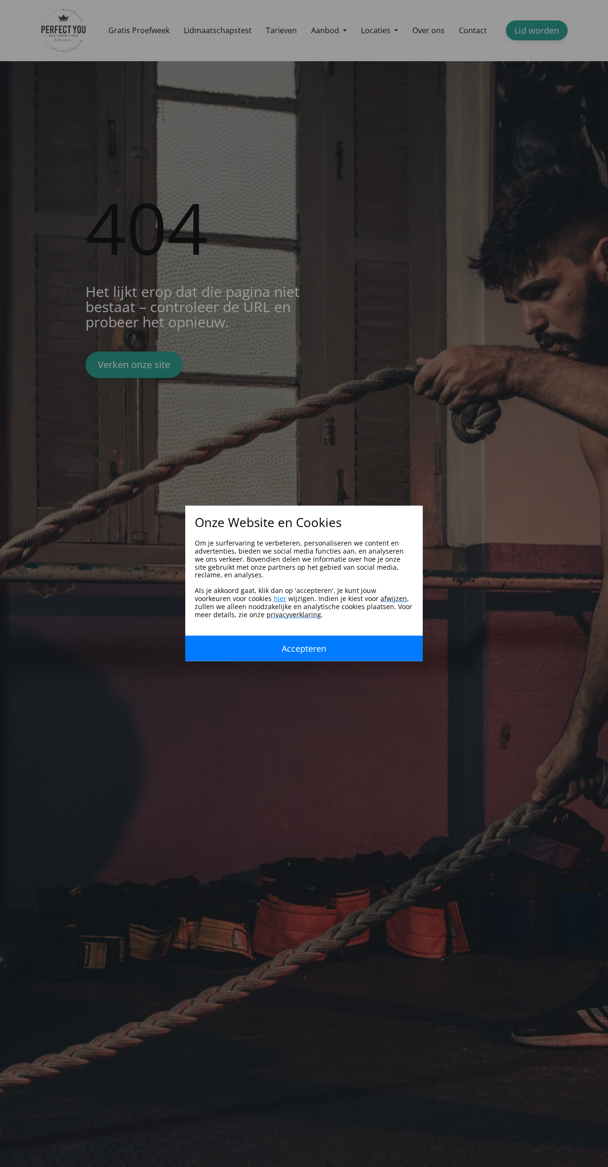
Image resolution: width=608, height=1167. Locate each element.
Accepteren (304, 648)
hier (280, 598)
